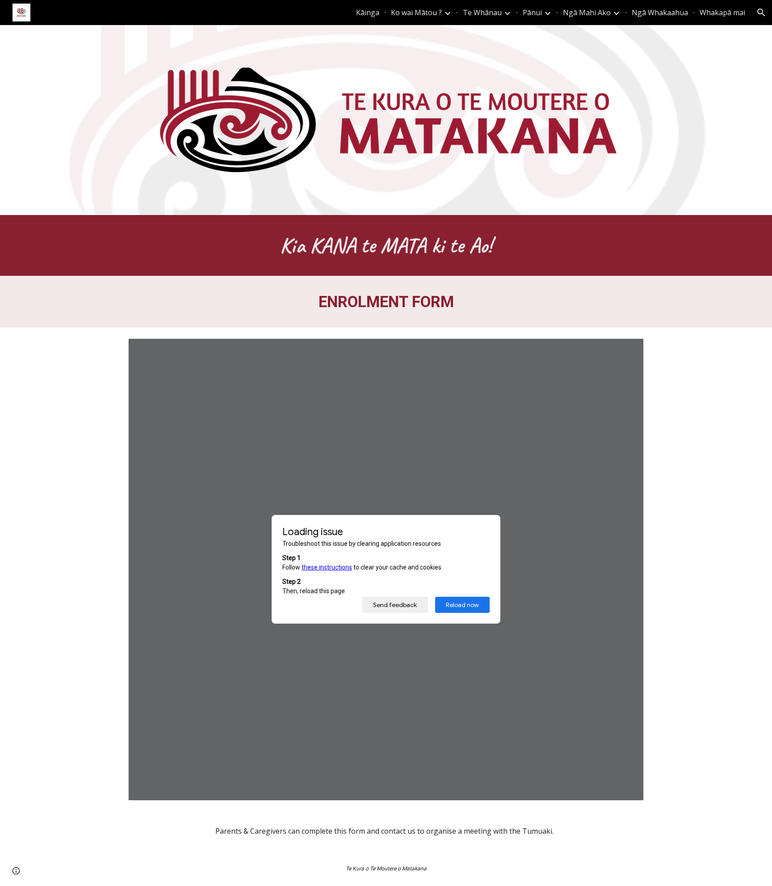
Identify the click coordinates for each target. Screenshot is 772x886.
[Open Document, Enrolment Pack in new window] (626, 350)
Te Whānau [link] (482, 12)
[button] (761, 12)
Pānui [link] (532, 12)
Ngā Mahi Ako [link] (587, 12)
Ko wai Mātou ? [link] (416, 12)
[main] (386, 245)
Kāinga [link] (367, 12)
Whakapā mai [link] (722, 12)
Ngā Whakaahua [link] (660, 12)
